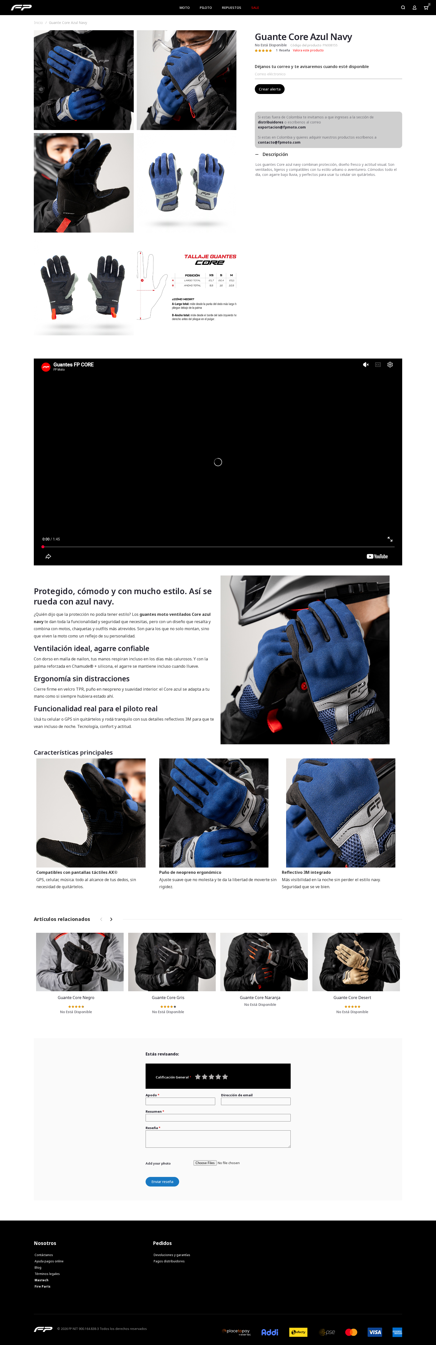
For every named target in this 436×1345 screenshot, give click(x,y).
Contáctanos (44, 1255)
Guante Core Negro (80, 962)
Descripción (275, 154)
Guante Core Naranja (264, 962)
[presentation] (110, 919)
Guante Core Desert (356, 962)
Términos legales (47, 1274)
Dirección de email (237, 1095)
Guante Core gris (172, 962)
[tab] (328, 154)
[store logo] (21, 7)
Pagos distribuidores (169, 1261)
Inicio (38, 22)
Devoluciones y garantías (172, 1255)
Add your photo (158, 1163)
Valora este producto (308, 50)
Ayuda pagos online (49, 1261)
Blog (38, 1267)
